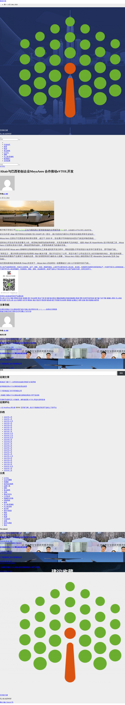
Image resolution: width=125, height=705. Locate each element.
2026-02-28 (4, 541)
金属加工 (75, 300)
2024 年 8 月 (8, 441)
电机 (12, 298)
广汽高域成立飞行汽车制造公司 (11, 363)
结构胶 (19, 300)
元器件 (4, 300)
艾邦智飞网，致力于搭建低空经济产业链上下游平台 (39, 407)
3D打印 (24, 300)
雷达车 (38, 300)
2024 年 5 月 (8, 448)
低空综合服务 (8, 484)
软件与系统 (8, 523)
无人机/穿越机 (9, 156)
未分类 (6, 508)
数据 (77, 298)
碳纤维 (96, 300)
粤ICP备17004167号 (6, 702)
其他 (87, 300)
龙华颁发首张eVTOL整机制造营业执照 (13, 353)
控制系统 (7, 500)
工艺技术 (7, 496)
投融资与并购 (8, 498)
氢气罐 (97, 298)
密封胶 (43, 300)
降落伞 (30, 300)
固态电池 (91, 298)
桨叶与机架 (8, 510)
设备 (83, 300)
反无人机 (10, 300)
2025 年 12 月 (8, 421)
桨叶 (29, 298)
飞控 (101, 298)
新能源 (69, 300)
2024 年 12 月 (8, 433)
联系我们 (7, 159)
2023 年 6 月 (8, 460)
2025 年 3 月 (8, 427)
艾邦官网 (7, 161)
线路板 (91, 300)
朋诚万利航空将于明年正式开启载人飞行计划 (15, 311)
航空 (53, 300)
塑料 (5, 154)
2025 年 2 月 (8, 429)
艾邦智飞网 (4, 130)
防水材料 (63, 300)
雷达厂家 (41, 298)
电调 (48, 298)
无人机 (2, 298)
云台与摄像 (8, 480)
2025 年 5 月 (8, 423)
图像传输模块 (61, 298)
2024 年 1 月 (8, 454)
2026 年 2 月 (8, 417)
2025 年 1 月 (8, 431)
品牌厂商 (7, 486)
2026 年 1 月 (8, 419)
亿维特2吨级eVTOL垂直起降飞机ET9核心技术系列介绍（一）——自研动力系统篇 (28, 309)
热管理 (85, 298)
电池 (5, 149)
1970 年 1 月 (8, 470)
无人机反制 (8, 506)
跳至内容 (3, 1)
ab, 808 (5, 194)
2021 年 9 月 (8, 464)
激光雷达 (53, 298)
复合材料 (7, 151)
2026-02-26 (4, 571)
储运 (34, 300)
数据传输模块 (71, 298)
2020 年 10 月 (8, 466)
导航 (105, 298)
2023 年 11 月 (8, 456)
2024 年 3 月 (8, 452)
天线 (5, 492)
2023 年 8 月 (8, 458)
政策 (5, 146)
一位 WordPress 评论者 (7, 407)
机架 (20, 298)
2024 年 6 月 (8, 446)
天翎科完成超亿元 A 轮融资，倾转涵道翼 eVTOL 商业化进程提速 (22, 399)
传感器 (25, 298)
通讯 (113, 298)
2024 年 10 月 (8, 437)
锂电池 (16, 298)
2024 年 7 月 (8, 444)
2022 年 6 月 (8, 462)
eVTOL (6, 153)
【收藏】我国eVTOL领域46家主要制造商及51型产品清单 (19, 395)
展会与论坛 (8, 494)
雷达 (5, 525)
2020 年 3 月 (8, 468)
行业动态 (7, 144)
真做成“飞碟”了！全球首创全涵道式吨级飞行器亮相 (18, 343)
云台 (15, 300)
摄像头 (109, 298)
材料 (80, 300)
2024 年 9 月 (8, 439)
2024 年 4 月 (8, 450)
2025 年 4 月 (8, 425)
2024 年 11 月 (8, 435)
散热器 (48, 300)
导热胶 (57, 300)
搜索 (1, 370)
